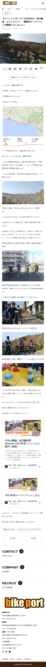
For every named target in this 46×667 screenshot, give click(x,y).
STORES (5, 659)
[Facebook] (6, 652)
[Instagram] (3, 652)
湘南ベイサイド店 (9, 529)
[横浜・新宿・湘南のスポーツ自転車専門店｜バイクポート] (10, 3)
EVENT (7, 13)
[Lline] (20, 69)
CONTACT (27, 659)
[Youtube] (10, 652)
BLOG (12, 659)
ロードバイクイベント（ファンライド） (29, 529)
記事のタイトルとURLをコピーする (23, 77)
